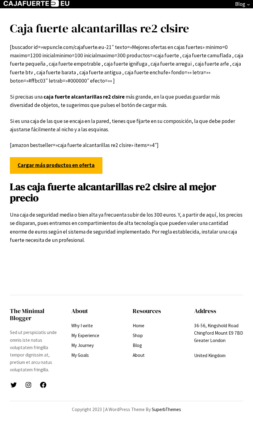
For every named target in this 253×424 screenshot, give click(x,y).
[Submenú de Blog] (248, 4)
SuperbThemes (166, 409)
